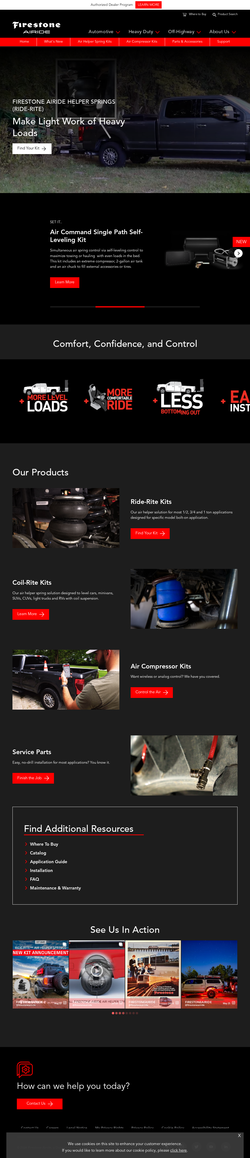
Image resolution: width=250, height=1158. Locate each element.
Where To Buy (44, 844)
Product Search (228, 14)
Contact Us (36, 1104)
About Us (219, 32)
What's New (53, 41)
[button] (11, 253)
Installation (41, 871)
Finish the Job (29, 778)
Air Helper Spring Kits (95, 41)
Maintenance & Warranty (55, 888)
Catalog (38, 853)
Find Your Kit (28, 148)
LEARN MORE (146, 5)
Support (223, 41)
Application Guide (48, 862)
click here (178, 1151)
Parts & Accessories (187, 41)
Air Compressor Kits (141, 41)
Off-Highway (181, 32)
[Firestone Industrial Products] (36, 26)
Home (24, 41)
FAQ (34, 879)
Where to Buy (198, 14)
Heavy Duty (141, 32)
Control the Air (148, 692)
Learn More (39, 282)
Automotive (101, 32)
